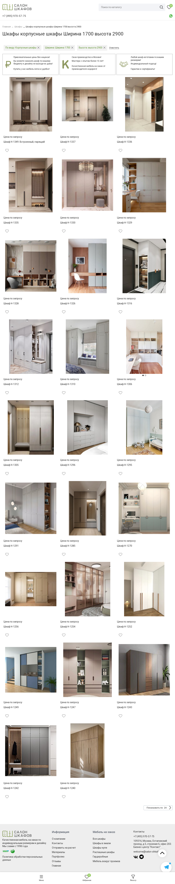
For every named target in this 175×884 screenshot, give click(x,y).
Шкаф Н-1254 (67, 626)
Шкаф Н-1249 (11, 707)
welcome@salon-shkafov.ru (148, 851)
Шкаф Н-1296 (67, 465)
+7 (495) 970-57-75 (143, 836)
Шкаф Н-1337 (67, 141)
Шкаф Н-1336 (124, 141)
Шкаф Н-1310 (67, 384)
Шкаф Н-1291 (11, 545)
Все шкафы (99, 838)
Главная (56, 865)
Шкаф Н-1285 (67, 545)
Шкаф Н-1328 (11, 303)
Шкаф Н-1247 (67, 707)
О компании (58, 838)
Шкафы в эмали (102, 843)
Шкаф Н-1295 (124, 465)
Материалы (58, 852)
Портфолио (58, 856)
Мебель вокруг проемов (106, 861)
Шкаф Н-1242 (11, 788)
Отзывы (56, 861)
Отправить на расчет (64, 847)
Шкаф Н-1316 (124, 303)
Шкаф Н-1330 (67, 222)
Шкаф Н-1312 (11, 384)
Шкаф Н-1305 (11, 465)
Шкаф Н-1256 (11, 626)
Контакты (57, 843)
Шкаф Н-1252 (124, 626)
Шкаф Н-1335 (11, 222)
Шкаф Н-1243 (124, 707)
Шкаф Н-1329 (124, 222)
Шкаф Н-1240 (67, 788)
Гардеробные (100, 856)
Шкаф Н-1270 (124, 545)
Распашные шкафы (104, 852)
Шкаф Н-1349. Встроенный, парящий (24, 141)
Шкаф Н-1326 (67, 303)
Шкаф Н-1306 (124, 384)
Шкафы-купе (100, 847)
